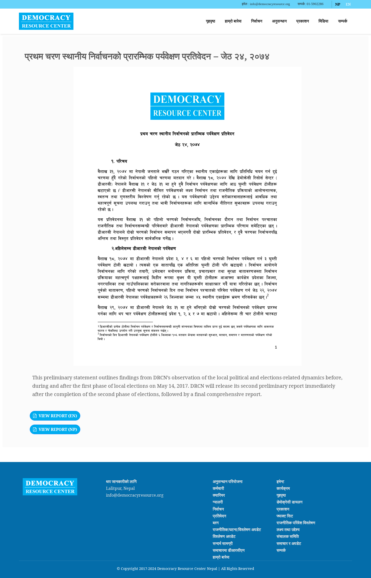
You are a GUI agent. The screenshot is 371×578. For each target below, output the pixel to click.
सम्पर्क (342, 21)
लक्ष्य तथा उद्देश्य (288, 529)
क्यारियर (219, 495)
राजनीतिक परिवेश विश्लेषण (296, 522)
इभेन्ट (280, 481)
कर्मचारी (218, 488)
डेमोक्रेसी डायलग (289, 502)
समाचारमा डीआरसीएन (229, 550)
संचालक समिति (288, 536)
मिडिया (323, 21)
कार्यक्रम (283, 488)
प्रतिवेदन (219, 516)
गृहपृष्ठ (210, 21)
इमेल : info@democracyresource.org (266, 4)
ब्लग (216, 522)
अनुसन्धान (279, 21)
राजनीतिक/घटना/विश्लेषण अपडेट (237, 529)
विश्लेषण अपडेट (224, 536)
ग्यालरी (218, 502)
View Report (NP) (58, 429)
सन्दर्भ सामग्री (223, 543)
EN (348, 4)
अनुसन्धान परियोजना (228, 481)
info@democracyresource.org (135, 495)
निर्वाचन (256, 21)
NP (337, 4)
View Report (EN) (58, 416)
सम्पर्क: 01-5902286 (311, 4)
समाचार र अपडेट (289, 543)
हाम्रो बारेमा (233, 21)
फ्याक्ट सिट (285, 516)
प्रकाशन (302, 21)
